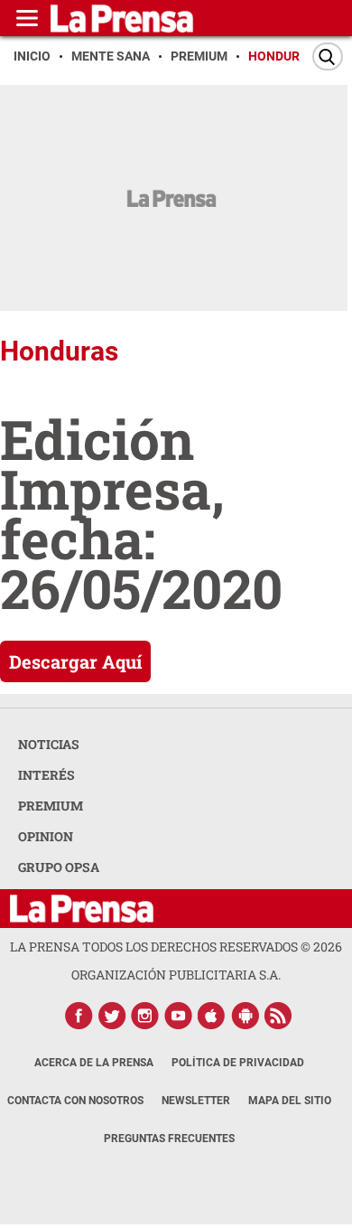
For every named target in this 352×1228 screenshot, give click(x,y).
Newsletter (196, 1100)
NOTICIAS (48, 744)
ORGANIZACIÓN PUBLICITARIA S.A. (176, 974)
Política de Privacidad (237, 1062)
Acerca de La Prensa (93, 1062)
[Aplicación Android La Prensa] (245, 1015)
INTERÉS (46, 774)
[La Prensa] (81, 908)
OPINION (45, 836)
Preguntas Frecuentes (169, 1138)
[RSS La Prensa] (278, 1015)
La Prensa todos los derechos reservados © (176, 946)
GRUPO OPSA (58, 867)
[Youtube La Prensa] (178, 1015)
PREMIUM (50, 805)
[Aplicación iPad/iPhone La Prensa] (212, 1015)
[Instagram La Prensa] (145, 1015)
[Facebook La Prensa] (78, 1015)
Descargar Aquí (75, 661)
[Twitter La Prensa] (111, 1015)
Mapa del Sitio (289, 1100)
